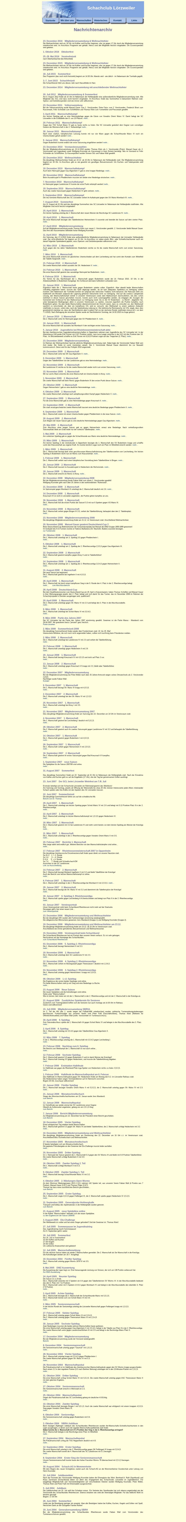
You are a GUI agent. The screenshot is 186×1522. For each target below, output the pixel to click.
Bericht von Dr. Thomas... (53, 799)
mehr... (86, 118)
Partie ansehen (49, 624)
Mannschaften (84, 20)
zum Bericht (48, 1098)
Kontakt (117, 20)
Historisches (100, 20)
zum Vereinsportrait (50, 911)
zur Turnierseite (49, 531)
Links (134, 20)
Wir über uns (67, 20)
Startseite (50, 20)
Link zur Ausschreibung (52, 865)
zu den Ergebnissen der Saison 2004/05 (58, 1216)
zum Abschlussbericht (61, 585)
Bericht (46, 1341)
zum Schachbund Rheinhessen (55, 939)
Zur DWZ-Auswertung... (52, 1272)
